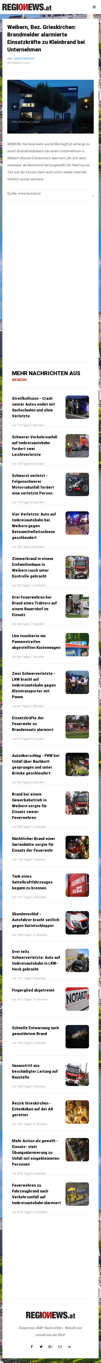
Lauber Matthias (23, 58)
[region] (50, 244)
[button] (15, 107)
